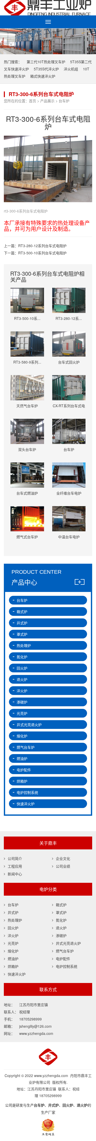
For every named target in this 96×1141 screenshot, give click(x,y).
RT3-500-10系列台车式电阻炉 (42, 252)
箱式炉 (22, 611)
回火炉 (22, 668)
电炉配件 (24, 769)
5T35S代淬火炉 (46, 68)
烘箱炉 (22, 781)
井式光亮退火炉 (29, 724)
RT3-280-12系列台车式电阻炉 (42, 245)
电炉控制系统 (27, 792)
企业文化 (63, 858)
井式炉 (22, 622)
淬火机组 (71, 68)
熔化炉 (22, 735)
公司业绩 (63, 866)
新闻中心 (15, 873)
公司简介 (15, 858)
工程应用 (15, 866)
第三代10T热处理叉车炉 (46, 61)
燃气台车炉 (26, 747)
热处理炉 (24, 645)
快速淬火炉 (26, 803)
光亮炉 (22, 713)
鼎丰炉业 (48, 7)
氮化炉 (22, 656)
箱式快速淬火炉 (42, 76)
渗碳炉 (22, 701)
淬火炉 (22, 690)
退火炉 (22, 679)
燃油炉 (22, 758)
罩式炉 (22, 634)
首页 (32, 100)
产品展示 (47, 100)
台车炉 (64, 100)
